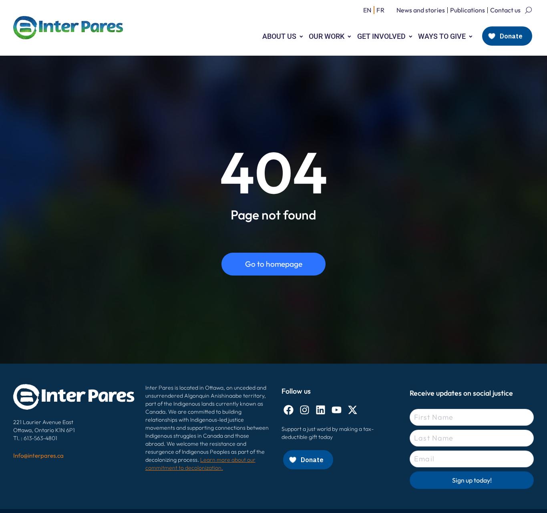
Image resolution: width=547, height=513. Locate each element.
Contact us (505, 10)
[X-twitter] (353, 410)
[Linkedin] (321, 410)
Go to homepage (273, 264)
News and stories (420, 10)
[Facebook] (289, 410)
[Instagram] (305, 410)
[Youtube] (337, 410)
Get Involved (381, 36)
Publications (467, 10)
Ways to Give (442, 36)
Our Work (326, 36)
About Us (279, 36)
